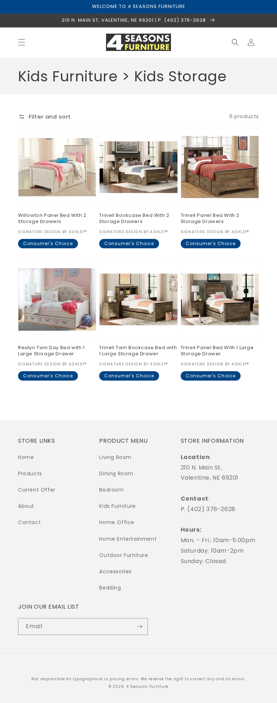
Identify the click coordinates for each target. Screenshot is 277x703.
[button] (22, 42)
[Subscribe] (140, 626)
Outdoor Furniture (123, 555)
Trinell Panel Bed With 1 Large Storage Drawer (217, 351)
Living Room (115, 457)
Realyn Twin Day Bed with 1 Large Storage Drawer (51, 351)
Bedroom (111, 489)
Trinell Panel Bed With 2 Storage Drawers (210, 219)
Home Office (117, 522)
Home (26, 457)
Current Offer (37, 489)
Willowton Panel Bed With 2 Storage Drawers (52, 219)
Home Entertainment (128, 539)
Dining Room (116, 473)
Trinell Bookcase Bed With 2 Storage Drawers (134, 219)
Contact (29, 522)
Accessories (115, 571)
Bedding (110, 587)
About (26, 506)
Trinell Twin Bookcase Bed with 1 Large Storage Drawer (138, 351)
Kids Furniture (117, 506)
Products (30, 473)
